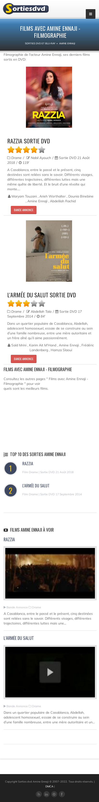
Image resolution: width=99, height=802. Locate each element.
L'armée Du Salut (36, 486)
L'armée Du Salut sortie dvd (41, 294)
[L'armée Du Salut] (50, 674)
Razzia (27, 463)
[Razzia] (50, 575)
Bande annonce (23, 210)
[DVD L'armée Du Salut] (49, 251)
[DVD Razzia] (49, 97)
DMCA (49, 786)
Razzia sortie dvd (28, 140)
